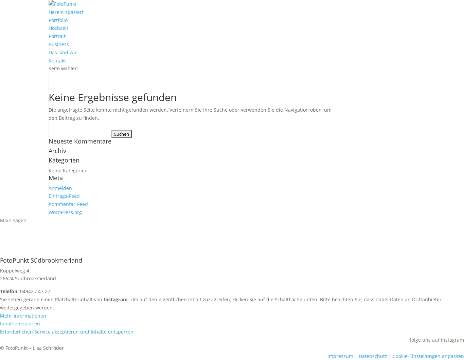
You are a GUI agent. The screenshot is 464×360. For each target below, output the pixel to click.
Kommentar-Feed (68, 204)
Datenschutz (373, 356)
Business (59, 44)
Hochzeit (58, 28)
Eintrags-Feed (64, 196)
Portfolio (58, 20)
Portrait (57, 36)
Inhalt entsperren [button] (20, 323)
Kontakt (57, 60)
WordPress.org (65, 212)
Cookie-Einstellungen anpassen (428, 356)
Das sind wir (63, 52)
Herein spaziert (66, 12)
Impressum (340, 356)
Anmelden (60, 188)
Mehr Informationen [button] (23, 315)
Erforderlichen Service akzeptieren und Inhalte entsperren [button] (66, 331)
